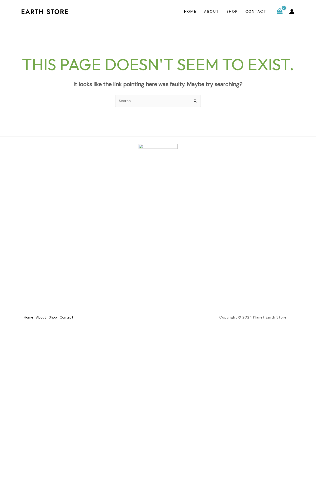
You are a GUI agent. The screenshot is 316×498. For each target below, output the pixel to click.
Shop (232, 11)
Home (190, 11)
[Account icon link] (291, 11)
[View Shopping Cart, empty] (280, 12)
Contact (255, 11)
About (211, 11)
